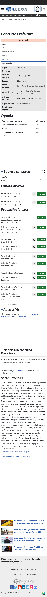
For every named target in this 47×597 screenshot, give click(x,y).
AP (15, 15)
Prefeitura (21, 67)
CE (28, 15)
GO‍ (39, 15)
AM (19, 15)
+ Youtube (39, 371)
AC (7, 15)
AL (11, 15)
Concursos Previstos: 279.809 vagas (16, 457)
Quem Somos (17, 569)
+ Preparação (7, 63)
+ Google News (28, 371)
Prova (4, 55)
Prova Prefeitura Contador (12, 273)
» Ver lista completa (9, 305)
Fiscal (19, 86)
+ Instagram (6, 373)
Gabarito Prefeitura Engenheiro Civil (9, 247)
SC (18, 108)
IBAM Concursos (23, 103)
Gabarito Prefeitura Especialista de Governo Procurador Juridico (11, 229)
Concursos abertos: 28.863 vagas (15, 451)
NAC (2, 15)
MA (44, 15)
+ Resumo (5, 48)
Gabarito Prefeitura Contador (9, 278)
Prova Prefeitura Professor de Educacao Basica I (12, 288)
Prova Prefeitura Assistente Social (8, 257)
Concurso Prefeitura (20, 19)
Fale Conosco (30, 569)
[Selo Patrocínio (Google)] (37, 9)
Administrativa (28, 86)
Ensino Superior (29, 93)
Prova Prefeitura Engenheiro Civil (8, 240)
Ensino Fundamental (25, 91)
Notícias (5, 59)
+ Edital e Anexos (8, 52)
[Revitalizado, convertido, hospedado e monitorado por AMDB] (44, 593)
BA (24, 15)
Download (41, 194)
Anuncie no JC (17, 574)
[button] (34, 194)
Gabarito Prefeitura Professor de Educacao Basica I (10, 297)
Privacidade (31, 574)
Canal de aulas (19, 317)
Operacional (40, 86)
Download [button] (41, 217)
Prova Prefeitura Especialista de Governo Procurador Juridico (11, 220)
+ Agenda (5, 44)
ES (36, 15)
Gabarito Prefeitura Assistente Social (9, 264)
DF (32, 15)
